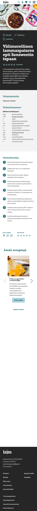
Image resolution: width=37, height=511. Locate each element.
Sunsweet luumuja (18, 132)
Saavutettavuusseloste (11, 504)
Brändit (5, 477)
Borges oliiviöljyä (17, 117)
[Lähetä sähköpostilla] (11, 236)
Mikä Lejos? (7, 481)
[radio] (18, 235)
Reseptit (6, 473)
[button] (19, 2)
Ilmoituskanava (8, 508)
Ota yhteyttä (7, 485)
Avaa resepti (18, 300)
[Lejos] (7, 452)
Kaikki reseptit (18, 309)
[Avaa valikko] (34, 2)
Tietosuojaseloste (9, 496)
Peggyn (11, 78)
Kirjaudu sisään (29, 473)
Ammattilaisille (8, 489)
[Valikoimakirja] (26, 2)
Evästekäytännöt (9, 500)
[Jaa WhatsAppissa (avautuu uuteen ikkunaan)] (8, 235)
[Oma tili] (22, 2)
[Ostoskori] (30, 2)
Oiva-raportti (7, 467)
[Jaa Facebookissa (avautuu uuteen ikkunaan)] (4, 235)
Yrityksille (27, 477)
